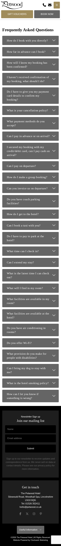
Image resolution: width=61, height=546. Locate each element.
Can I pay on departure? (33, 165)
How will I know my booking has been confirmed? (33, 64)
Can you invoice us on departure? (33, 188)
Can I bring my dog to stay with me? (33, 370)
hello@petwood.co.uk (30, 507)
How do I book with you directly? (33, 40)
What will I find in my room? (33, 288)
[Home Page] (12, 5)
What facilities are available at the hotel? (33, 315)
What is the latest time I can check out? (33, 275)
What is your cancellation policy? (33, 110)
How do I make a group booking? (33, 177)
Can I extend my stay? (33, 262)
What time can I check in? (33, 251)
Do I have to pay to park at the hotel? (33, 238)
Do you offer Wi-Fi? (33, 342)
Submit (30, 448)
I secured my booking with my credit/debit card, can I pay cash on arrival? (33, 151)
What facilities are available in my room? (33, 301)
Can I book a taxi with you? (33, 225)
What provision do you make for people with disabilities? (33, 355)
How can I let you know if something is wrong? (33, 396)
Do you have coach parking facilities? (33, 201)
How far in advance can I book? (33, 51)
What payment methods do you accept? (33, 123)
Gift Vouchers (17, 14)
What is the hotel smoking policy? (33, 383)
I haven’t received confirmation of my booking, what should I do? (33, 79)
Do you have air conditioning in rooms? (33, 330)
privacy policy (44, 465)
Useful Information (29, 530)
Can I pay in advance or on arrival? (33, 136)
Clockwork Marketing (39, 540)
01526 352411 (32, 503)
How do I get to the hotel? (33, 214)
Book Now (47, 14)
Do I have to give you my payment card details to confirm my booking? (33, 95)
